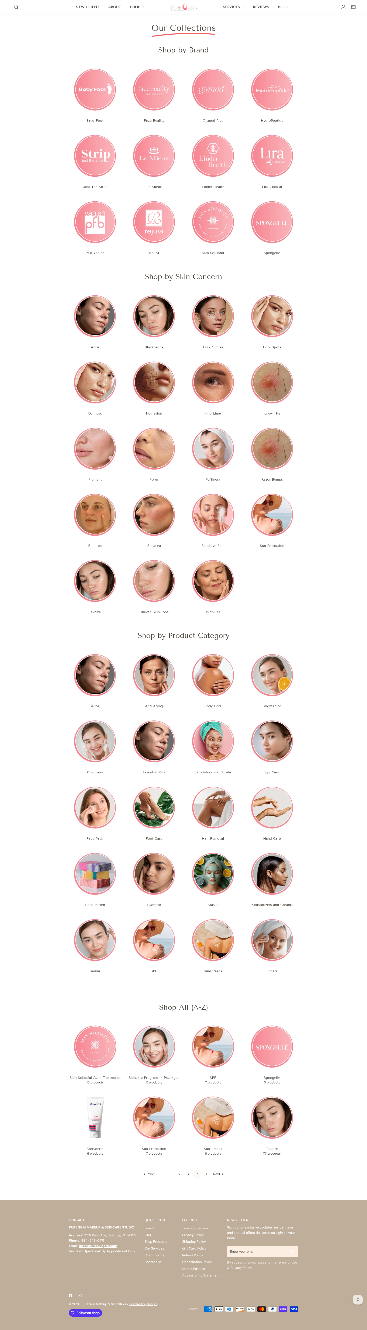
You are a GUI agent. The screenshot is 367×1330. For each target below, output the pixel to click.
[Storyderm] (95, 1117)
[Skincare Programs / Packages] (154, 1046)
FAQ (147, 1235)
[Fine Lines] (213, 382)
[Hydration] (154, 382)
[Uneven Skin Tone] (154, 581)
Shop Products (155, 1241)
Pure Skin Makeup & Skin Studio (105, 1304)
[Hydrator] (154, 874)
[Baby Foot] (95, 89)
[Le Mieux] (154, 156)
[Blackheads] (154, 316)
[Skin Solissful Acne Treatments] (95, 1046)
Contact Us (153, 1262)
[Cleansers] (95, 741)
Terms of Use (287, 1262)
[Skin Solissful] (213, 222)
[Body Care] (213, 675)
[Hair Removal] (213, 807)
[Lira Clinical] (272, 156)
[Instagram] (80, 1295)
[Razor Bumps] (272, 449)
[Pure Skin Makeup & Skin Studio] (183, 7)
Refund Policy (192, 1255)
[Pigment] (95, 449)
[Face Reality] (154, 89)
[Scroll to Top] (359, 1307)
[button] (353, 7)
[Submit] (292, 1251)
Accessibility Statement (201, 1275)
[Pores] (154, 449)
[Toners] (272, 940)
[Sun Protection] (272, 515)
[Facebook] (70, 1295)
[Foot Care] (154, 807)
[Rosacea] (154, 515)
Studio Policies (193, 1269)
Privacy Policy (193, 1235)
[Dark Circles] (213, 316)
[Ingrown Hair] (272, 382)
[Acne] (95, 316)
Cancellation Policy (197, 1262)
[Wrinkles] (213, 581)
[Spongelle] (272, 222)
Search (149, 1228)
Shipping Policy (194, 1241)
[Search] (16, 7)
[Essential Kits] (154, 741)
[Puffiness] (213, 449)
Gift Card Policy (194, 1248)
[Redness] (95, 515)
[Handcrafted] (95, 874)
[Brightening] (272, 675)
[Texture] (95, 581)
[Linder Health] (213, 156)
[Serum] (95, 940)
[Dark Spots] (272, 316)
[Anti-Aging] (154, 675)
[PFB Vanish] (95, 222)
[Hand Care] (272, 807)
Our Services (154, 1248)
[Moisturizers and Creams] (272, 874)
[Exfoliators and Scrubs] (213, 741)
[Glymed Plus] (213, 89)
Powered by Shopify (143, 1304)
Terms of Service (195, 1228)
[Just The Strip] (95, 156)
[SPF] (154, 940)
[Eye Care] (272, 741)
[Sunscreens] (213, 940)
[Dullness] (95, 382)
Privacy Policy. (241, 1267)
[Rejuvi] (154, 222)
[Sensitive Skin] (213, 515)
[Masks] (213, 874)
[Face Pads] (95, 807)
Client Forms (154, 1255)
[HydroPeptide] (272, 89)
